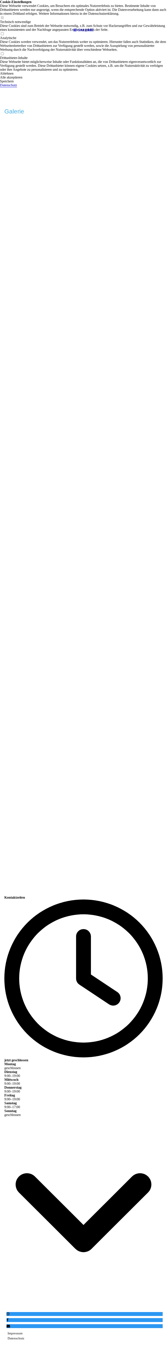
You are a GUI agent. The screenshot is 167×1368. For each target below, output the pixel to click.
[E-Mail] (8, 1326)
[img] (83, 13)
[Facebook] (7, 1320)
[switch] (2, 54)
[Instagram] (8, 1314)
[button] (83, 73)
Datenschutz (8, 85)
